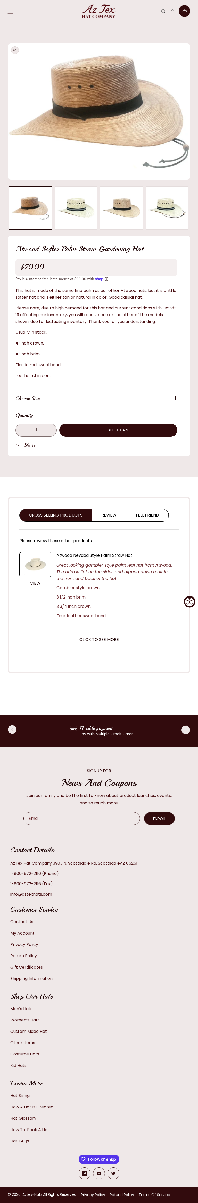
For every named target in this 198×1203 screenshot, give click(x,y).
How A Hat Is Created (31, 1107)
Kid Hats (18, 1065)
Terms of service (154, 1194)
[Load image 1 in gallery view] (30, 208)
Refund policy (122, 1194)
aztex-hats (32, 1194)
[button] (163, 11)
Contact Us (21, 922)
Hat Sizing (20, 1096)
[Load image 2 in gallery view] (76, 208)
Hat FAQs (19, 1141)
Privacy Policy (24, 944)
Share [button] (30, 445)
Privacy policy (93, 1194)
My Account (22, 933)
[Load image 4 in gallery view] (167, 208)
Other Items (22, 1043)
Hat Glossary (23, 1118)
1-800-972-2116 (25, 874)
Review (109, 515)
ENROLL (159, 818)
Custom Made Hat (28, 1031)
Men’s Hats (21, 1009)
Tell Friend (147, 515)
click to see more (99, 639)
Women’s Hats (25, 1020)
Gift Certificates (26, 967)
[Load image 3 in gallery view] (121, 208)
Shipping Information (31, 978)
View (35, 583)
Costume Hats (24, 1054)
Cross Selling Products (55, 515)
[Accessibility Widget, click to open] (189, 601)
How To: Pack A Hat (29, 1130)
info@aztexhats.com (31, 894)
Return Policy (23, 956)
